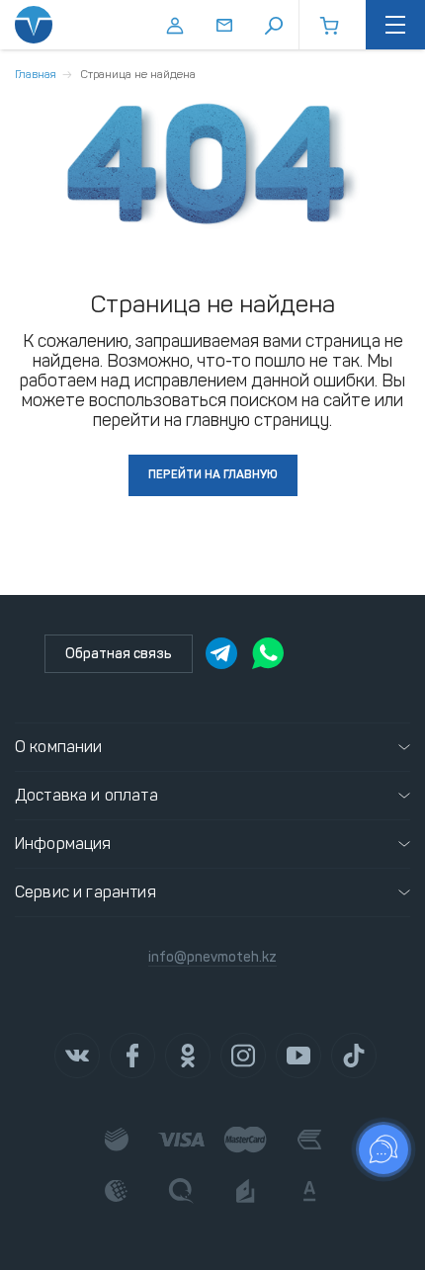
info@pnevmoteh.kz (212, 957)
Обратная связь (118, 653)
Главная (35, 74)
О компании (59, 746)
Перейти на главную (213, 474)
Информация (63, 843)
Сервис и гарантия (85, 892)
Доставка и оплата (86, 795)
